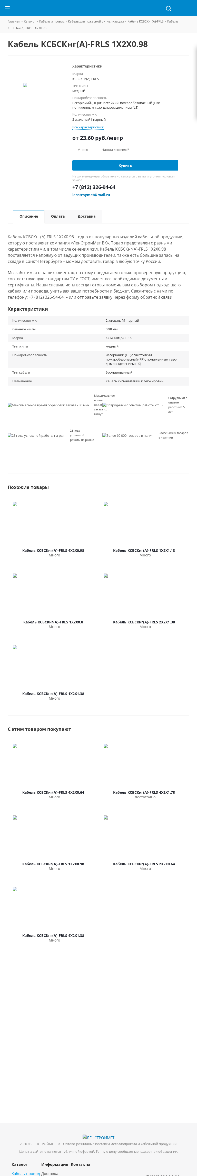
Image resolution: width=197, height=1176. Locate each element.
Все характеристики (88, 127)
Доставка (49, 1173)
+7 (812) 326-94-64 (93, 187)
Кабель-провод (26, 1173)
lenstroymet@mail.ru (91, 194)
